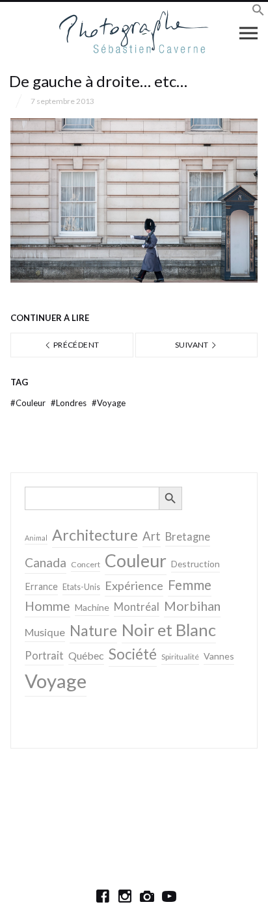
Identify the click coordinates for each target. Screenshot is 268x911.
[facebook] (103, 896)
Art (151, 536)
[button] (258, 12)
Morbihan (192, 605)
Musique (45, 632)
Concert (85, 564)
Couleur (28, 403)
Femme (189, 585)
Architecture (95, 535)
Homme (47, 605)
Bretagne (187, 536)
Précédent (76, 345)
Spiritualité (180, 656)
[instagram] (125, 896)
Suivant (192, 345)
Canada (45, 562)
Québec (86, 655)
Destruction (195, 563)
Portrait (44, 655)
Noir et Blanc (169, 629)
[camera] (147, 896)
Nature (93, 630)
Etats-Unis (81, 587)
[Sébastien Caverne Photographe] (134, 32)
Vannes (219, 655)
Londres (69, 403)
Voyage (109, 403)
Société (133, 654)
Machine (92, 607)
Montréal (136, 606)
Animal (36, 537)
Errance (41, 586)
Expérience (134, 585)
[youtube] (169, 896)
